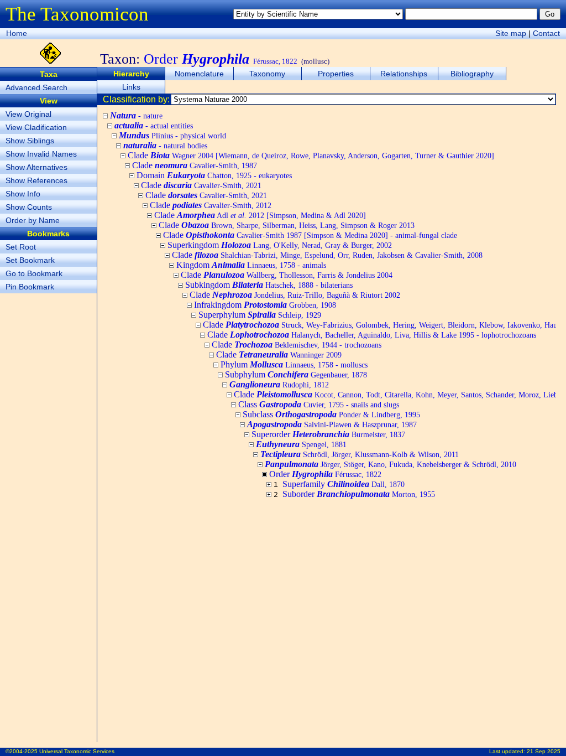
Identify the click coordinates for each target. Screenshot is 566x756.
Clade (311, 155)
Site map (510, 33)
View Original (28, 114)
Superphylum (259, 314)
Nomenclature (199, 73)
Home (16, 33)
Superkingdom (279, 245)
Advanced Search (36, 87)
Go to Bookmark (34, 273)
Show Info (23, 193)
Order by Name (33, 220)
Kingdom (251, 265)
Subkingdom (269, 284)
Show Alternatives (36, 167)
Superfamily (343, 484)
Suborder (358, 494)
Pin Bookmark (30, 286)
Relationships (403, 73)
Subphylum (296, 374)
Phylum (294, 364)
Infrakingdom (265, 304)
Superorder (328, 434)
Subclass (331, 414)
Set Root (21, 246)
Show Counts (29, 207)
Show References (36, 180)
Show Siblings (30, 140)
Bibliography (472, 73)
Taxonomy (267, 73)
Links (131, 86)
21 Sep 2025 (543, 751)
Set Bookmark (30, 260)
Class (318, 404)
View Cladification (36, 127)
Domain (214, 175)
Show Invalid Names (41, 153)
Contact (546, 33)
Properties (336, 73)
